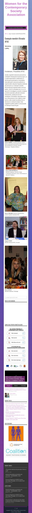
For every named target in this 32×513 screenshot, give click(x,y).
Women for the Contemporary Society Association (16, 9)
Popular (8, 385)
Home (7, 33)
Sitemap (19, 511)
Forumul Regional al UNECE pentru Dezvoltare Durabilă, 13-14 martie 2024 (15, 480)
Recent (15, 385)
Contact (12, 511)
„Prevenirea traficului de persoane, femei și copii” (16, 403)
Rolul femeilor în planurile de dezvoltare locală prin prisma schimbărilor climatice (15, 500)
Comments (23, 385)
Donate (16, 511)
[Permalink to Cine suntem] (7, 397)
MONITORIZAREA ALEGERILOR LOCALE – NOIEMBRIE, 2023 (14, 475)
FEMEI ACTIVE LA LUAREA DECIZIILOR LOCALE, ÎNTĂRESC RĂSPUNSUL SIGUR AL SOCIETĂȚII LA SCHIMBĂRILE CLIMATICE (15, 378)
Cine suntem (12, 393)
